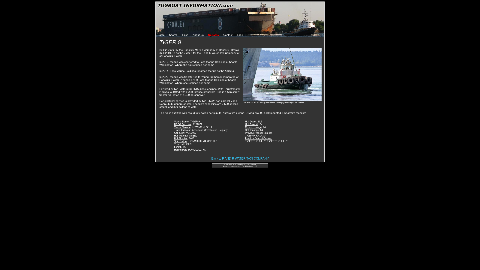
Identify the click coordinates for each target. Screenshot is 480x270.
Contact (227, 34)
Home (161, 34)
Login (240, 34)
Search (173, 34)
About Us (198, 34)
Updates (213, 34)
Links (185, 34)
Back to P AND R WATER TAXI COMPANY (240, 158)
